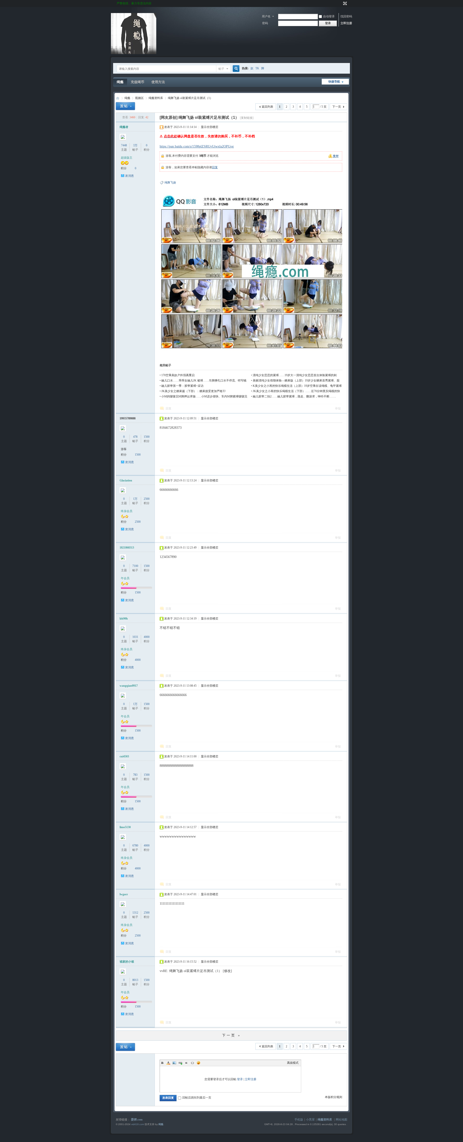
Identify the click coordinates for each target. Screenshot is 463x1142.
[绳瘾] (133, 53)
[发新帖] (125, 106)
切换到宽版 (344, 3)
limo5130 (125, 827)
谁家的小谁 (127, 961)
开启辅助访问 (340, 3)
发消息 (129, 175)
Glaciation (126, 480)
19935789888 (128, 418)
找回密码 (346, 16)
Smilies (198, 1062)
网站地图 (341, 1119)
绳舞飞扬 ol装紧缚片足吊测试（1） (190, 98)
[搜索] (235, 68)
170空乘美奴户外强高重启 (178, 375)
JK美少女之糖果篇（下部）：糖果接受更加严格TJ (193, 391)
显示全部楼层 (209, 127)
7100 (135, 566)
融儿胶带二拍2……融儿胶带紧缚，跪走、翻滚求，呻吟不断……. (294, 396)
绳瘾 (120, 82)
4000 (147, 637)
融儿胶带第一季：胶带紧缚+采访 (182, 386)
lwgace (124, 894)
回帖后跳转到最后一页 (196, 1097)
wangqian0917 (129, 685)
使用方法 (158, 82)
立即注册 (346, 23)
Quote (186, 1062)
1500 (147, 436)
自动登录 (329, 16)
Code (192, 1062)
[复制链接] (246, 118)
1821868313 (127, 547)
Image (174, 1062)
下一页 (336, 106)
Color (168, 1062)
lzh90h (124, 618)
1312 (135, 912)
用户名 (266, 16)
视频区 (139, 98)
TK (257, 68)
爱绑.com (137, 1119)
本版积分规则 (333, 1097)
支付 (336, 156)
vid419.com (137, 1124)
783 (135, 774)
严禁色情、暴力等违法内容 (134, 3)
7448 (124, 145)
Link (180, 1062)
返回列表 (267, 106)
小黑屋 (310, 1119)
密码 (265, 23)
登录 (240, 1079)
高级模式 (293, 1062)
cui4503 (124, 756)
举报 (338, 408)
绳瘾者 (124, 127)
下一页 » (231, 1035)
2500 (147, 499)
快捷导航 (334, 81)
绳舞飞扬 (170, 182)
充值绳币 (137, 82)
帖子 (221, 68)
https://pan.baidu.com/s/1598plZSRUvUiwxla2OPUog (197, 146)
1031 (135, 637)
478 (135, 436)
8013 (135, 980)
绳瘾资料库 (156, 98)
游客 (124, 449)
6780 (135, 845)
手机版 (298, 1119)
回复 (215, 167)
